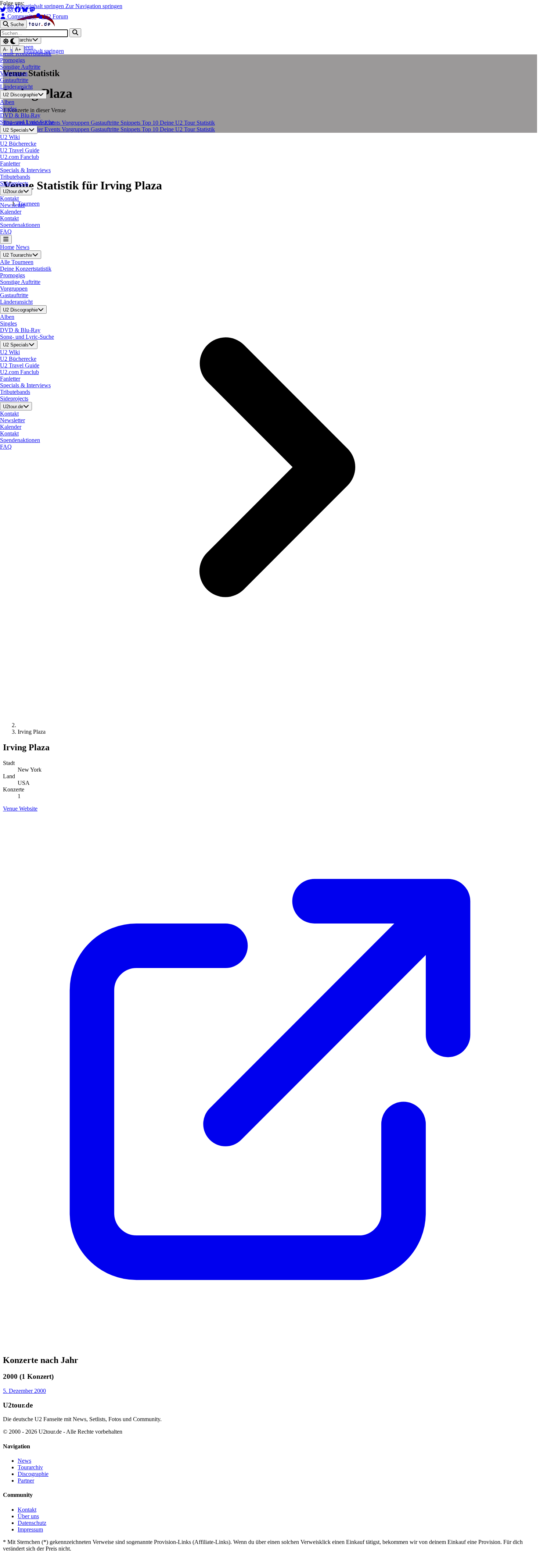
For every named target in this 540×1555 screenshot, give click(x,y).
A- (5, 49)
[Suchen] (75, 32)
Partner (26, 1480)
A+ (18, 49)
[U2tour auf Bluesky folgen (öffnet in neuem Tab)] (25, 10)
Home (7, 247)
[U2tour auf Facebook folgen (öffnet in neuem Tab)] (18, 10)
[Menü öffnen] (6, 239)
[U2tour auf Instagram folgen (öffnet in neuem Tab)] (11, 10)
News (22, 247)
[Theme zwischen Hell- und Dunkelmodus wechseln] (9, 41)
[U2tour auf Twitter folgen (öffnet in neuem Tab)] (3, 10)
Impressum (30, 1529)
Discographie (33, 1474)
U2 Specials (16, 130)
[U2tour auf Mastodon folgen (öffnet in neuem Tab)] (32, 10)
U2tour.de (13, 191)
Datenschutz (32, 1523)
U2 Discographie (20, 95)
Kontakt (27, 1509)
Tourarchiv (30, 1467)
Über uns (28, 1516)
